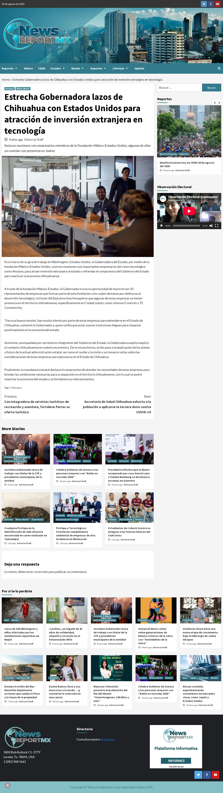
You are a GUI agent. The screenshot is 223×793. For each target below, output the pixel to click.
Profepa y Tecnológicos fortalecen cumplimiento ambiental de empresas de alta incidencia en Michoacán (75, 533)
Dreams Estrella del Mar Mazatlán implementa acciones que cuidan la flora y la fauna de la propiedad (22, 692)
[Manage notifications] (7, 785)
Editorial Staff (33, 139)
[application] (189, 211)
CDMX (41, 68)
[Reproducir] (161, 225)
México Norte (23, 88)
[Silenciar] (211, 225)
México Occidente (76, 515)
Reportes (8, 68)
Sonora (86, 461)
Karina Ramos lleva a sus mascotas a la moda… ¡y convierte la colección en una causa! (65, 692)
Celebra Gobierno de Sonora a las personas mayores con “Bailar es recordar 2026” (77, 473)
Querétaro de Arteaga (15, 461)
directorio (107, 739)
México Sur (136, 461)
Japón (193, 678)
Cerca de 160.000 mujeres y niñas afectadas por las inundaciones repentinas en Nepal (21, 634)
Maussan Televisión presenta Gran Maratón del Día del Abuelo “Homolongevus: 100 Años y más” (111, 694)
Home (6, 80)
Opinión (139, 68)
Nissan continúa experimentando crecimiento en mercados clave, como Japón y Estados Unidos (199, 694)
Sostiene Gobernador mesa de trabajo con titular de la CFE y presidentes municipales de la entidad (23, 475)
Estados (56, 68)
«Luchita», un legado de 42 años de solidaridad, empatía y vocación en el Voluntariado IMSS (65, 634)
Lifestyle (118, 68)
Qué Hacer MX (23, 678)
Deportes (96, 68)
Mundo (75, 68)
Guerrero (123, 461)
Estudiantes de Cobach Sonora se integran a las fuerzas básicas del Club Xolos (129, 531)
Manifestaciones (168, 154)
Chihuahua (16, 387)
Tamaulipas (37, 519)
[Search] (219, 68)
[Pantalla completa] (216, 225)
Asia (7, 620)
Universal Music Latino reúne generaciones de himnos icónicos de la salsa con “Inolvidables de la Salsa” (155, 636)
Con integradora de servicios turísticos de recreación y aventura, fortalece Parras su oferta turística (37, 404)
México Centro (23, 457)
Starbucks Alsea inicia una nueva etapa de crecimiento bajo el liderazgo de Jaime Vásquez (200, 634)
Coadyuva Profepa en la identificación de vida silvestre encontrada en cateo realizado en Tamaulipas (25, 533)
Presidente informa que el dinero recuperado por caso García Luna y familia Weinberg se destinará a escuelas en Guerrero (129, 475)
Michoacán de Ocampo (67, 519)
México (28, 68)
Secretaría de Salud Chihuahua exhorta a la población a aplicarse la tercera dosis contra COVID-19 (117, 404)
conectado (41, 572)
